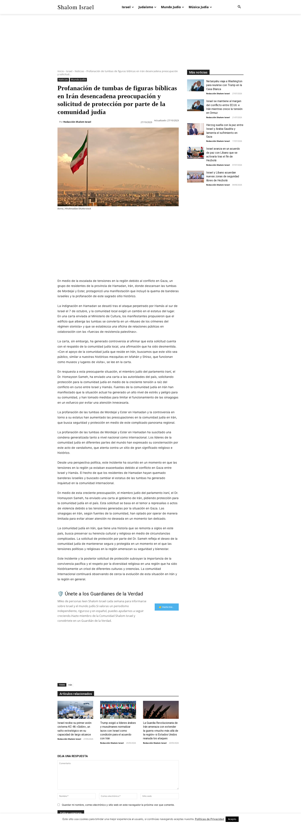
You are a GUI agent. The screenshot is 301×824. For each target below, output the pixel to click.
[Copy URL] (125, 217)
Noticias (79, 71)
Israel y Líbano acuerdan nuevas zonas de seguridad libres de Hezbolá (222, 176)
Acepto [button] (232, 819)
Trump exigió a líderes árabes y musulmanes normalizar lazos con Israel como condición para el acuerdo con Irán (118, 730)
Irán (70, 684)
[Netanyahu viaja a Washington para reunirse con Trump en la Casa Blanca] (195, 85)
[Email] (109, 217)
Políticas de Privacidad (209, 819)
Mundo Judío (78, 79)
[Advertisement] (150, 45)
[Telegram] (117, 217)
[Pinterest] (77, 217)
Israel (69, 71)
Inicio (60, 71)
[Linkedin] (93, 217)
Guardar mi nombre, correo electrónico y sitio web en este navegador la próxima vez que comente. (118, 804)
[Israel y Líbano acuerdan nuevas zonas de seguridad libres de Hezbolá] (195, 177)
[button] (239, 7)
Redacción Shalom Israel (77, 121)
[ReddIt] (101, 217)
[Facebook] (60, 217)
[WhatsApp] (85, 217)
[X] (68, 217)
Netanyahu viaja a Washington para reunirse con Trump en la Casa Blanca (224, 85)
